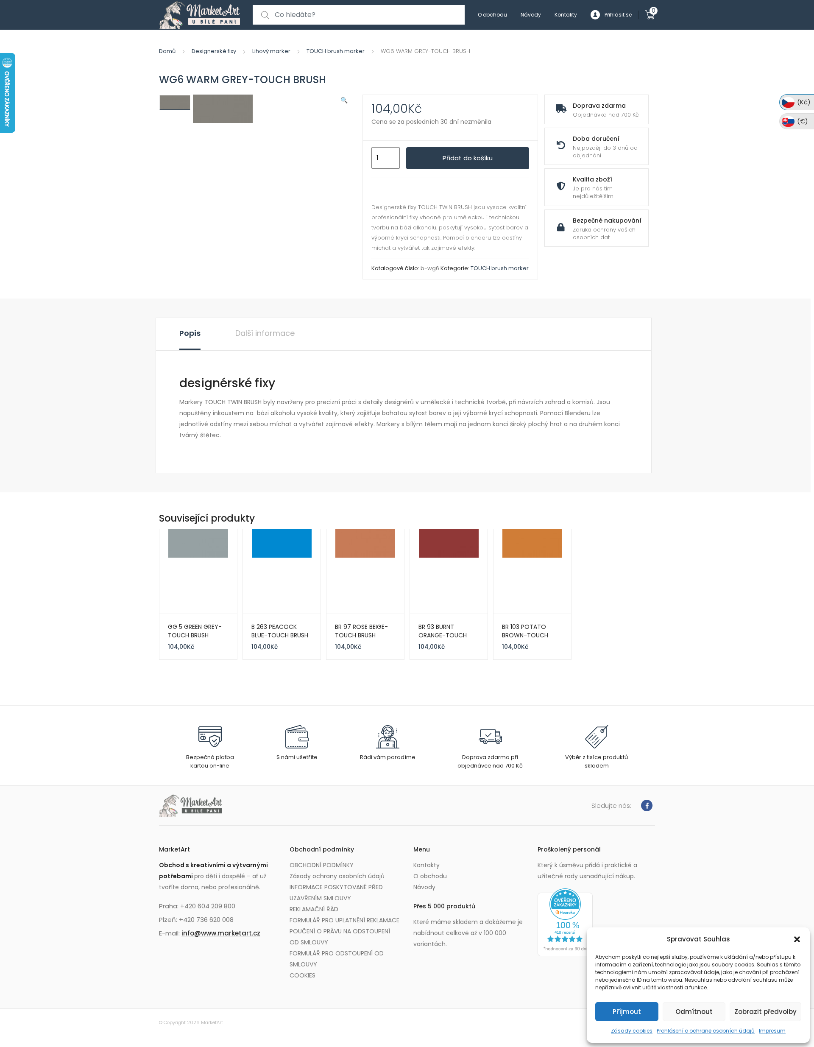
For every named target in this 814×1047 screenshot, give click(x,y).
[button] (797, 939)
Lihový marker (271, 51)
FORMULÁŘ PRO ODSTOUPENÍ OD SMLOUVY (337, 959)
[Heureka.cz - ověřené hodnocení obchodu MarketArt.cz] (565, 922)
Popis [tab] (190, 333)
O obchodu (492, 14)
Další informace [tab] (265, 333)
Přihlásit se (618, 14)
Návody (531, 14)
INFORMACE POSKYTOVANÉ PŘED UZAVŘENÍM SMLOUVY (336, 892)
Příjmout (627, 1011)
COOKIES (302, 975)
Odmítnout (694, 1011)
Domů (167, 51)
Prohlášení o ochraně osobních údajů (706, 1030)
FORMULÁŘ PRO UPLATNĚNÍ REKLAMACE (344, 920)
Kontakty (566, 14)
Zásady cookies (631, 1030)
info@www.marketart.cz (220, 933)
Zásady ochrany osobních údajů (337, 876)
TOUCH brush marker (336, 51)
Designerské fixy (214, 51)
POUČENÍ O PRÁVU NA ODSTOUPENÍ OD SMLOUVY (340, 936)
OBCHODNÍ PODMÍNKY (322, 865)
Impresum (772, 1030)
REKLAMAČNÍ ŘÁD (314, 909)
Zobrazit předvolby (765, 1011)
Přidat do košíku (468, 158)
